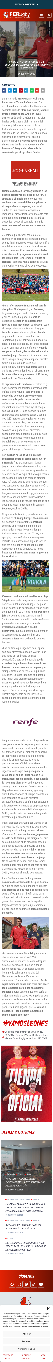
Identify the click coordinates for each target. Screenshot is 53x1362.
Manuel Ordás (11, 1038)
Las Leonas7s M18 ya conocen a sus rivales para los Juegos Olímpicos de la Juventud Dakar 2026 (25, 1246)
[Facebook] (12, 1284)
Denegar (26, 1341)
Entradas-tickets (25, 4)
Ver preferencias (26, 1349)
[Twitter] (26, 1284)
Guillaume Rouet (40, 1035)
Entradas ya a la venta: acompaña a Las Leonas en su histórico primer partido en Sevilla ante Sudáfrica (25, 1207)
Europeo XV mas (23, 1035)
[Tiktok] (33, 1284)
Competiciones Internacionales (19, 1032)
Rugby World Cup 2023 (30, 1038)
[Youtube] (41, 1284)
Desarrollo (11, 1174)
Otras (29, 1174)
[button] (48, 1308)
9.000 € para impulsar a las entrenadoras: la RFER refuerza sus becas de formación (25, 1182)
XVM (44, 1038)
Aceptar (27, 1333)
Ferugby (39, 1032)
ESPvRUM (10, 1035)
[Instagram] (19, 1284)
